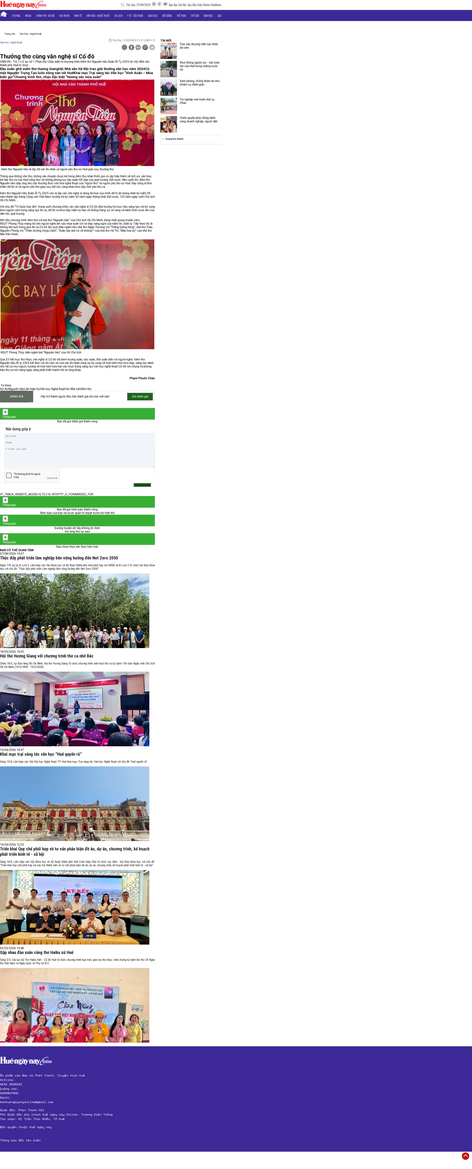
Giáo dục (153, 15)
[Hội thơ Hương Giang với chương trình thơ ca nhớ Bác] (74, 709)
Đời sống (167, 15)
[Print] (124, 47)
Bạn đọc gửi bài (177, 5)
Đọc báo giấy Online (199, 5)
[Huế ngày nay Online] (23, 7)
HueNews (216, 5)
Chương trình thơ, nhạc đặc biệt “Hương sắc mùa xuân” (58, 77)
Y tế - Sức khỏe (135, 15)
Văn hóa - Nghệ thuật (98, 15)
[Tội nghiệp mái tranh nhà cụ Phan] (168, 106)
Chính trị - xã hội (45, 15)
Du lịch (118, 15)
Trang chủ (10, 33)
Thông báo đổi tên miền (20, 1140)
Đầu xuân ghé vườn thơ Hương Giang (29, 69)
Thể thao (181, 15)
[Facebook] (159, 5)
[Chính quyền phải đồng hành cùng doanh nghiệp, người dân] (168, 124)
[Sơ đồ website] (154, 5)
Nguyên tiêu (16, 389)
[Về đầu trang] (465, 1156)
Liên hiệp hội (32, 389)
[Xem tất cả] (219, 15)
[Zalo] (138, 48)
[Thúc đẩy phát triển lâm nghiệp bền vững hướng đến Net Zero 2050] (74, 610)
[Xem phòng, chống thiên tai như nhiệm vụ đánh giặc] (168, 87)
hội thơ (4, 389)
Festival (16, 15)
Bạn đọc (208, 15)
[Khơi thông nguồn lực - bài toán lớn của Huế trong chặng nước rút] (168, 69)
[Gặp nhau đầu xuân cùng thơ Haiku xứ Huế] (74, 1005)
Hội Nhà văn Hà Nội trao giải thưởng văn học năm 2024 (101, 69)
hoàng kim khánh (174, 139)
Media (28, 15)
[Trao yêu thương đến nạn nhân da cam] (168, 50)
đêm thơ (86, 389)
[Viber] (145, 48)
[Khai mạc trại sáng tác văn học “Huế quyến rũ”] (74, 803)
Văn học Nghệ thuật (52, 389)
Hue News (64, 15)
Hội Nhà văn (73, 389)
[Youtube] (165, 5)
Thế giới (195, 15)
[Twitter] (152, 48)
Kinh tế (78, 15)
